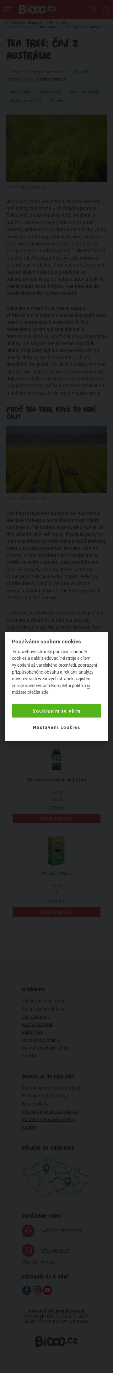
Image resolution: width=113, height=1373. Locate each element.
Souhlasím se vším (57, 710)
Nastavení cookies (56, 727)
